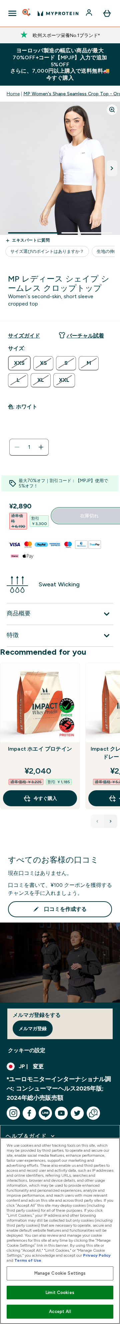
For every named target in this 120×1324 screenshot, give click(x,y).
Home (13, 93)
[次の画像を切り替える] (112, 168)
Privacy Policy (97, 1255)
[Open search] (27, 13)
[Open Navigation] (12, 13)
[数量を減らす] (17, 447)
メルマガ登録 (33, 1028)
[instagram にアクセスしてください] (13, 1113)
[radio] (19, 363)
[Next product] (110, 821)
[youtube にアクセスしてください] (61, 1113)
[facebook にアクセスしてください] (29, 1113)
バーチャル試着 (85, 335)
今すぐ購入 (45, 798)
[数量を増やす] (41, 447)
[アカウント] (90, 13)
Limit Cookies (60, 1292)
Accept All (60, 1311)
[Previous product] (97, 821)
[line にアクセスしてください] (45, 1113)
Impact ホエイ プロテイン (40, 749)
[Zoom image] (112, 109)
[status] (29, 447)
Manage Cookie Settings (60, 1273)
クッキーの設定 (26, 1050)
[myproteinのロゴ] (58, 13)
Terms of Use (27, 1260)
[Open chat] (93, 1113)
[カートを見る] (107, 13)
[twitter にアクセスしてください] (77, 1113)
